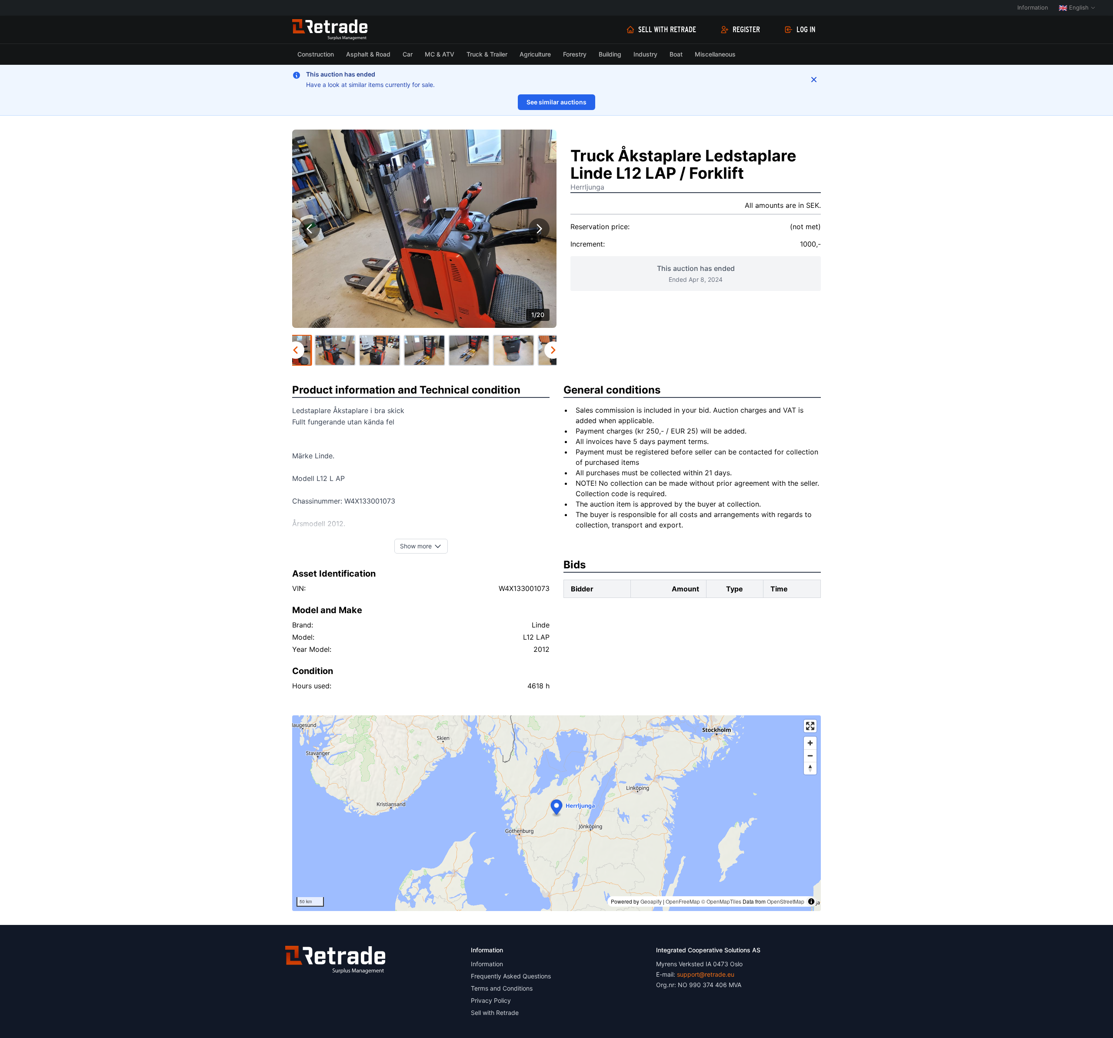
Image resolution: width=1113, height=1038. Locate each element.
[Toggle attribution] (811, 901)
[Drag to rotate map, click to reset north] (810, 768)
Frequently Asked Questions (511, 976)
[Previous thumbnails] (295, 350)
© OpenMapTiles (721, 901)
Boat (676, 54)
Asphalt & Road (368, 54)
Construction (315, 54)
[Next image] (539, 228)
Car (408, 54)
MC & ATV (439, 54)
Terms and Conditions (502, 988)
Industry (645, 54)
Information (1032, 7)
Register (746, 29)
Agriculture (535, 54)
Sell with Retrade (667, 29)
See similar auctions (556, 102)
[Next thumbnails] (553, 350)
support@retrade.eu (705, 974)
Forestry (574, 54)
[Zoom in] (810, 743)
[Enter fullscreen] (810, 726)
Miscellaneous (715, 54)
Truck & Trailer (487, 54)
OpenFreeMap (683, 901)
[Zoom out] (810, 755)
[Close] (814, 80)
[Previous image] (309, 228)
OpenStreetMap (785, 901)
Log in (806, 29)
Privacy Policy (491, 1000)
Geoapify (651, 901)
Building (610, 54)
